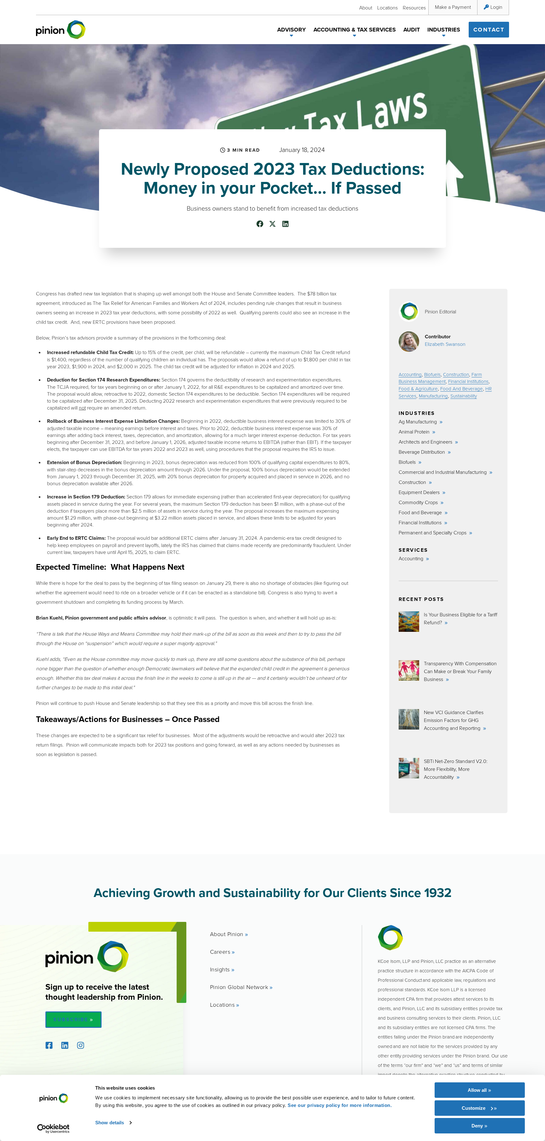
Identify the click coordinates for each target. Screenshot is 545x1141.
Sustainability (463, 396)
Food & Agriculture (418, 388)
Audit (411, 30)
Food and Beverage (421, 512)
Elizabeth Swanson (445, 344)
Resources (414, 7)
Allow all (477, 1090)
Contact (489, 30)
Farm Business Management (440, 378)
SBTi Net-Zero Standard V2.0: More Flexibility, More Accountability (456, 769)
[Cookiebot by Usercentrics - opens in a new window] (53, 1128)
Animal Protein (415, 431)
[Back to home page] (61, 29)
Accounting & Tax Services (355, 30)
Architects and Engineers (426, 441)
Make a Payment (453, 6)
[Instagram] (80, 1045)
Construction (456, 374)
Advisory (291, 30)
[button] (291, 37)
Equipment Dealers (420, 492)
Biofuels (432, 374)
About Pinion (226, 934)
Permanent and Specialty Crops (433, 532)
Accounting (410, 374)
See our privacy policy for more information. (340, 1105)
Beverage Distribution (422, 451)
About (365, 7)
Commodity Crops (419, 502)
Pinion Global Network (239, 987)
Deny (477, 1125)
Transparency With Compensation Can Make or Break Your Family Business (460, 671)
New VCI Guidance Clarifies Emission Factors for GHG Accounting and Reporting (453, 720)
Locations (387, 7)
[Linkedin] (65, 1045)
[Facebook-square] (49, 1045)
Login (496, 6)
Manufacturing (433, 396)
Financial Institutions (468, 381)
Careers (220, 951)
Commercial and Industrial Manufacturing (443, 472)
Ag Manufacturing (418, 421)
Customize (473, 1108)
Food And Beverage (461, 388)
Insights (220, 969)
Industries (443, 30)
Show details (109, 1122)
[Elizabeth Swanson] (409, 341)
